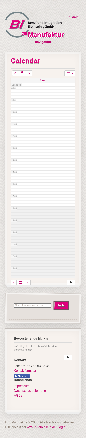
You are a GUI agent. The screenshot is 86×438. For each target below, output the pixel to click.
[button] (71, 282)
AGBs (18, 395)
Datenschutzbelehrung (30, 390)
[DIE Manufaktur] (36, 26)
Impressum (21, 386)
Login (61, 427)
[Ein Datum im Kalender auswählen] (22, 73)
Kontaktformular (25, 370)
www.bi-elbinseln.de (41, 427)
